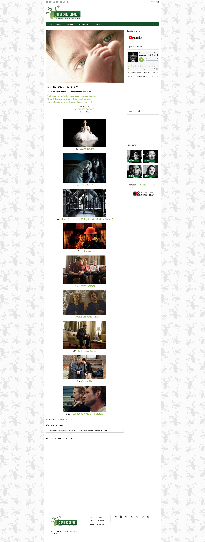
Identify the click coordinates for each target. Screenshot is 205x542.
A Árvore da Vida (84, 109)
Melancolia (87, 184)
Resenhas (70, 24)
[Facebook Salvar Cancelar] (148, 516)
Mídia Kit (101, 521)
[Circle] (68, 2)
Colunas (91, 521)
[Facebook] (47, 2)
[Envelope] (57, 2)
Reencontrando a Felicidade (87, 413)
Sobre (58, 24)
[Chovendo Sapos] (63, 19)
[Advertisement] (120, 13)
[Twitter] (50, 2)
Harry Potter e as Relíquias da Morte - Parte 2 (87, 219)
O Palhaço (87, 251)
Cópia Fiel (87, 381)
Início (50, 24)
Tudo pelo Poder (87, 351)
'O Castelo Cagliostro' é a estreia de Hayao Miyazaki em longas (69, 99)
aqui (65, 419)
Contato (91, 524)
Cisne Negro (87, 148)
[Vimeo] (61, 2)
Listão (98, 24)
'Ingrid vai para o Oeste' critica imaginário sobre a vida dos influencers (71, 96)
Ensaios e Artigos (84, 24)
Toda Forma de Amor (87, 316)
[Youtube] (64, 2)
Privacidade (101, 524)
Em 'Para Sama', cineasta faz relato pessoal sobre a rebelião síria (70, 102)
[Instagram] (54, 2)
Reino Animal (87, 285)
